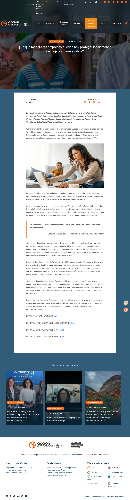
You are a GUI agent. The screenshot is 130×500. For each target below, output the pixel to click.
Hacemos (78, 23)
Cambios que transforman (115, 485)
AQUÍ (55, 316)
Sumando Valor (117, 472)
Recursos (117, 23)
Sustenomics (116, 477)
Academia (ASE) (90, 454)
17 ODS (94, 472)
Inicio (39, 23)
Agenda (91, 2)
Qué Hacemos (77, 454)
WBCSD (114, 468)
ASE (93, 468)
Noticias (104, 23)
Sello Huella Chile (94, 478)
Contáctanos (103, 454)
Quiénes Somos (64, 454)
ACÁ (72, 323)
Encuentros (50, 2)
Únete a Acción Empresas (91, 23)
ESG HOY (95, 484)
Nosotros (50, 23)
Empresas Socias (64, 23)
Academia (80, 2)
